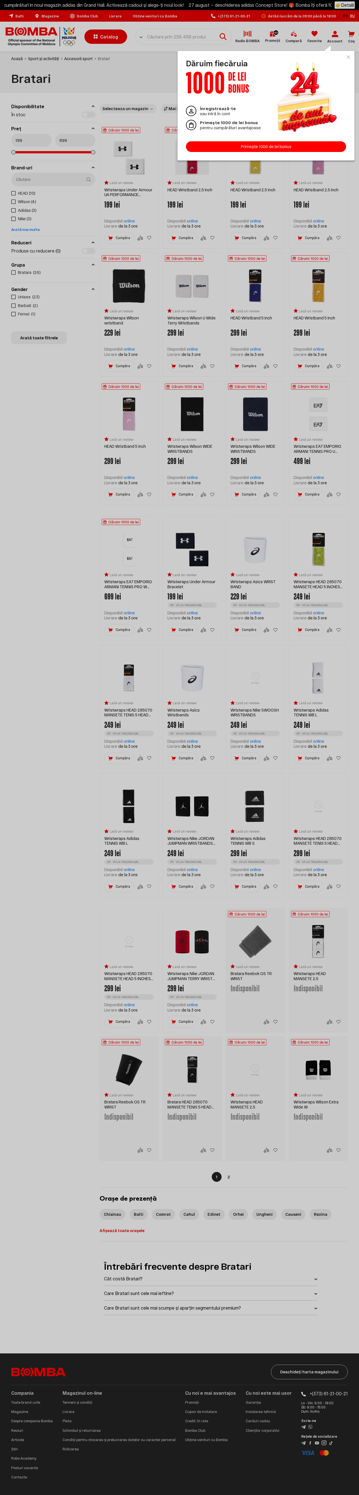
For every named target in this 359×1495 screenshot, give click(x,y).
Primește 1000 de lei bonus (266, 146)
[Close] (348, 57)
